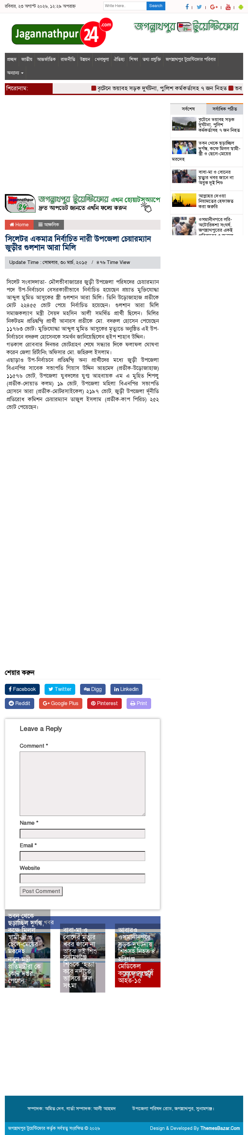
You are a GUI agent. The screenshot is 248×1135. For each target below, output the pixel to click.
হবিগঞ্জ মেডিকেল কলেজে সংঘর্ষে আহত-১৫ (135, 970)
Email (28, 845)
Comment (34, 745)
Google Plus (64, 703)
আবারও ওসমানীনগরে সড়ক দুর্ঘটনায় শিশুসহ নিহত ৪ (136, 941)
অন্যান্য (13, 73)
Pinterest (107, 703)
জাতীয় (26, 59)
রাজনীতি (68, 59)
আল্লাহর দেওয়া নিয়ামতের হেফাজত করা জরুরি (216, 201)
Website (30, 868)
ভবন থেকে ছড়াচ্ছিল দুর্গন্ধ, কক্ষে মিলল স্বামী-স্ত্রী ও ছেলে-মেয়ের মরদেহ (26, 934)
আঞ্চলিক (51, 225)
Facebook (24, 689)
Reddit (22, 703)
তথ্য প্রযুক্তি (152, 59)
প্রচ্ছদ (11, 59)
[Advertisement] (82, 148)
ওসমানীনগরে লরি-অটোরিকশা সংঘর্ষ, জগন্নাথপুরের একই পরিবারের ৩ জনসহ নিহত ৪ (216, 230)
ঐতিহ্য (119, 59)
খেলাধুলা (102, 59)
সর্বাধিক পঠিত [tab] (224, 109)
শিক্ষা (133, 59)
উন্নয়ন (85, 59)
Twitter (62, 689)
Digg (96, 689)
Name (29, 823)
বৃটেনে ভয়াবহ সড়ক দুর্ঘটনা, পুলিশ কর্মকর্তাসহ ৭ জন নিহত (155, 88)
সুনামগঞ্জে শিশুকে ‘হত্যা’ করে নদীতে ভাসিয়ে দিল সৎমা (80, 971)
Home (21, 225)
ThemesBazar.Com (220, 1128)
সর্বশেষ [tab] (188, 109)
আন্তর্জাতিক (46, 59)
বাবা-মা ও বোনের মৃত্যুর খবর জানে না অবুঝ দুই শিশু (80, 941)
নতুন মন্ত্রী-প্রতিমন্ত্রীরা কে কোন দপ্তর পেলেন (24, 970)
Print (141, 703)
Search (155, 6)
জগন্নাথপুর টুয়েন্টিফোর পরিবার (191, 59)
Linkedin (129, 689)
